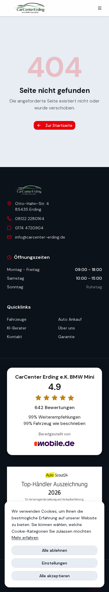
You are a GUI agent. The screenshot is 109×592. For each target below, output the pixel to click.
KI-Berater (16, 328)
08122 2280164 (29, 218)
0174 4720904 (29, 227)
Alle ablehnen (54, 550)
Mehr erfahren (25, 537)
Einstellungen (54, 563)
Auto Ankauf (70, 319)
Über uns (66, 328)
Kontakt (14, 336)
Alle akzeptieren (54, 575)
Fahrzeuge (16, 319)
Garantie (66, 336)
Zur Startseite (58, 125)
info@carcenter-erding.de (40, 237)
